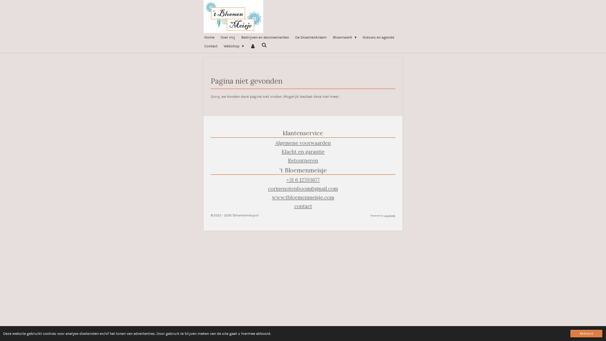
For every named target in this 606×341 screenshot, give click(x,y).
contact (303, 206)
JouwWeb (389, 215)
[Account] (252, 46)
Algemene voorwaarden (303, 143)
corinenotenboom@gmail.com (303, 188)
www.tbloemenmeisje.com (303, 197)
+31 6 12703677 (303, 180)
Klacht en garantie (303, 151)
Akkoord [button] (586, 334)
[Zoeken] (264, 45)
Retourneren (303, 160)
